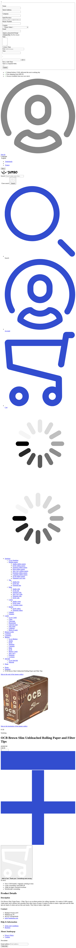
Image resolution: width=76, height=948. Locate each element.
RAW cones (16, 603)
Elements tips (17, 585)
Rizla (10, 648)
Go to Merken (13, 639)
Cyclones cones (17, 605)
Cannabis (12, 646)
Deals (6, 664)
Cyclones (12, 657)
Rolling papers (13, 562)
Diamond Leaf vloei (19, 578)
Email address (5, 944)
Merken (7, 637)
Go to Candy (13, 617)
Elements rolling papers (20, 573)
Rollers (11, 607)
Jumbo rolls (16, 589)
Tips (10, 580)
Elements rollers (18, 610)
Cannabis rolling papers (20, 574)
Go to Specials (13, 660)
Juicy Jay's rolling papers (20, 571)
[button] (38, 769)
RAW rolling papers (19, 566)
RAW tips (16, 583)
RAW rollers (17, 608)
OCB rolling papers (19, 576)
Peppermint (12, 623)
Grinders (11, 614)
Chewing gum (13, 625)
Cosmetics (8, 635)
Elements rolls (17, 596)
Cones (11, 600)
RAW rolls (16, 598)
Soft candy (12, 626)
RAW (10, 642)
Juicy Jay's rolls (17, 594)
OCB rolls (16, 591)
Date (3, 49)
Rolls (10, 587)
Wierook (11, 662)
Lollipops (12, 628)
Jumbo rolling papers (19, 564)
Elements (11, 655)
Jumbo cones (17, 601)
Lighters (11, 612)
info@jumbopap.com (11, 918)
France (7, 165)
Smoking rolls (17, 592)
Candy (7, 616)
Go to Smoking (13, 560)
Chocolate (12, 621)
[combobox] (14, 176)
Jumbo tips (16, 582)
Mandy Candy (13, 651)
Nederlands (8, 161)
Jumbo (11, 641)
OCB (10, 650)
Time (4, 51)
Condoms (8, 633)
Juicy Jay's (12, 653)
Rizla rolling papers (19, 569)
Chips (10, 619)
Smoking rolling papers (20, 567)
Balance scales (9, 632)
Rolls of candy (13, 630)
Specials (7, 659)
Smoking (7, 558)
